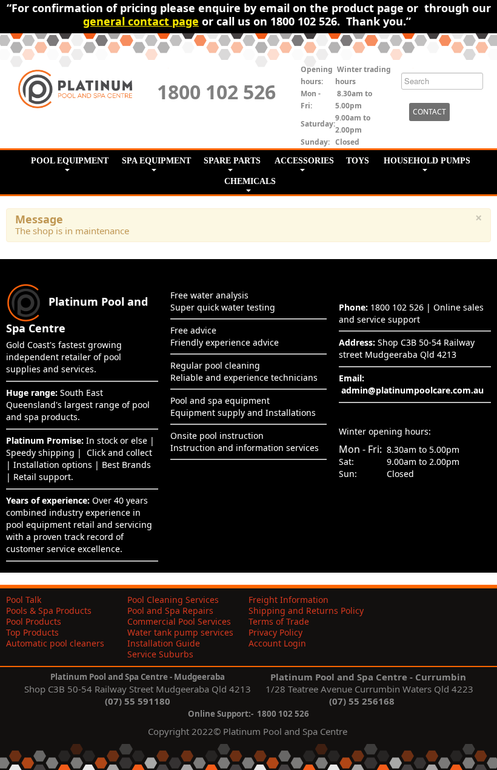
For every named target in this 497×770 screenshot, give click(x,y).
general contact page (141, 21)
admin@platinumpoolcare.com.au (412, 390)
